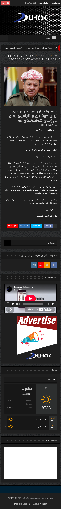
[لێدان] (52, 303)
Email (41, 130)
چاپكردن (49, 130)
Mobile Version (40, 503)
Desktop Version (22, 503)
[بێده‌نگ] (12, 303)
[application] (30, 295)
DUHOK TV (12, 498)
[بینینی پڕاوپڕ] (8, 303)
